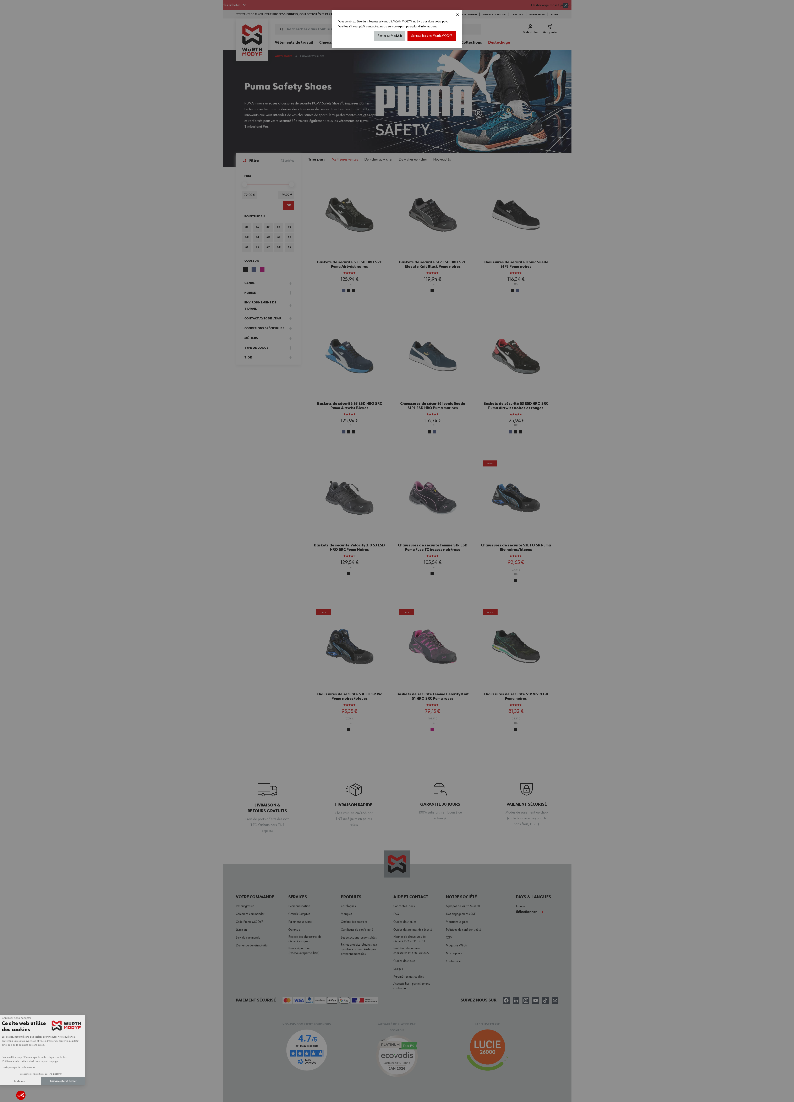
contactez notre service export (386, 26)
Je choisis (26, 1081)
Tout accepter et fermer (69, 1081)
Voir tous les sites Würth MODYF (431, 36)
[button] (21, 1095)
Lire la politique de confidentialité (25, 1067)
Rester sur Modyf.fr (390, 36)
